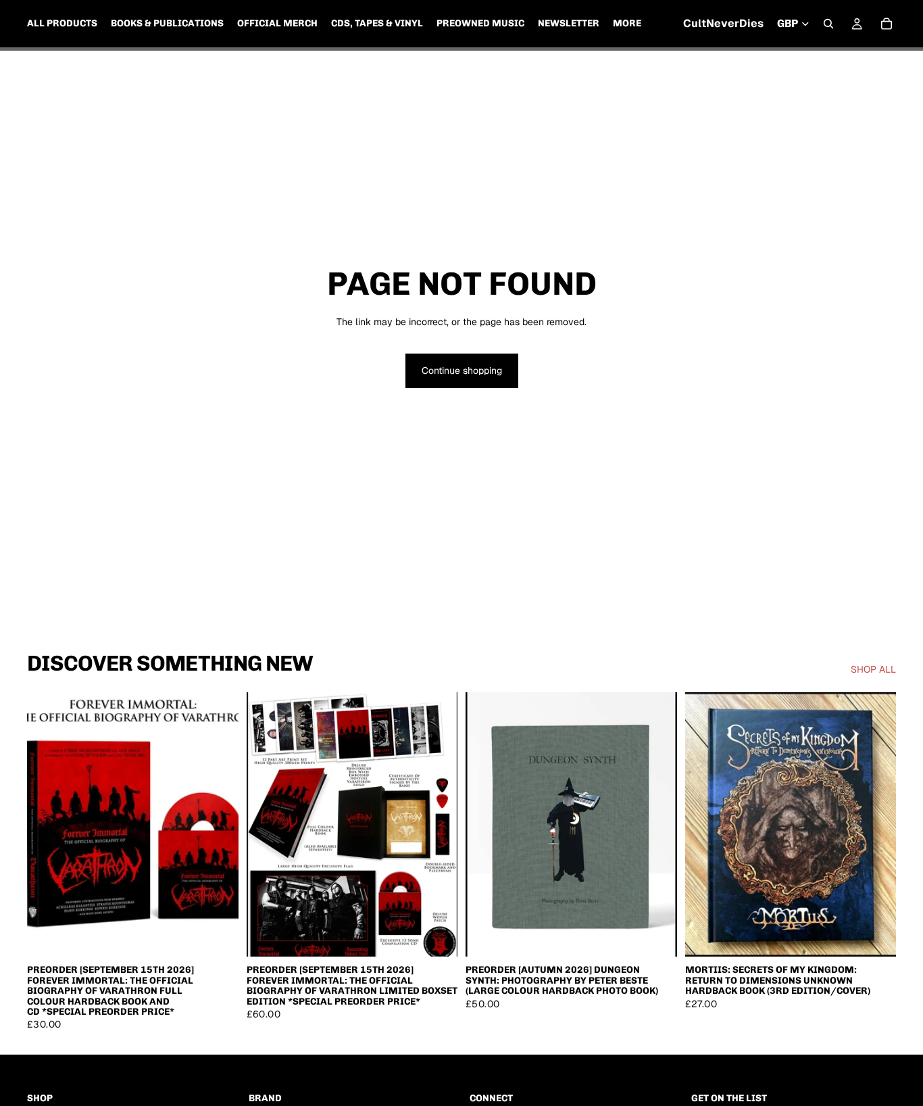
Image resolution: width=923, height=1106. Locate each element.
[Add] (217, 936)
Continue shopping (462, 370)
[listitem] (627, 23)
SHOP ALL (873, 669)
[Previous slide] (486, 825)
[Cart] (886, 24)
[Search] (828, 24)
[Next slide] (657, 825)
